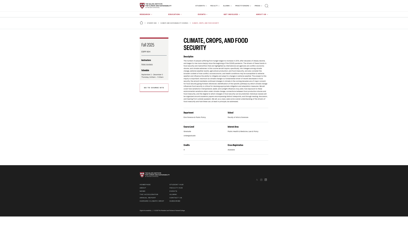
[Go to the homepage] (156, 5)
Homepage (145, 184)
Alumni (226, 6)
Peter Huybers (147, 64)
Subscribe (175, 201)
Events (202, 14)
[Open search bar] (266, 6)
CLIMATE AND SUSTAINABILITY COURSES (174, 23)
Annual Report (148, 198)
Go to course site (154, 88)
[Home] (141, 24)
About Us (261, 14)
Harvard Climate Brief (152, 201)
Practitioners (242, 6)
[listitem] (258, 179)
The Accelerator (149, 194)
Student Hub (152, 23)
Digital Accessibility (145, 210)
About (143, 188)
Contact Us (176, 198)
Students (200, 6)
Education (174, 14)
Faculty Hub (176, 188)
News (142, 191)
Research (145, 14)
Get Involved (231, 14)
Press (257, 6)
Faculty (214, 6)
